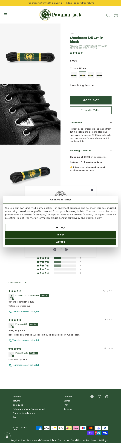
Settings (60, 227)
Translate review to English (26, 311)
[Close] (92, 190)
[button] (76, 52)
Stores (67, 400)
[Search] (108, 15)
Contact (68, 396)
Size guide (18, 404)
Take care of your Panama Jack (29, 408)
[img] (15, 291)
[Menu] (5, 14)
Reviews (68, 408)
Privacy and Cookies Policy (87, 217)
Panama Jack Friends (24, 413)
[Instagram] (60, 249)
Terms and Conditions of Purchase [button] (77, 440)
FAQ (66, 404)
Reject (60, 234)
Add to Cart (91, 100)
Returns (16, 400)
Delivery (17, 396)
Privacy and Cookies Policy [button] (41, 440)
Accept (60, 241)
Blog (15, 417)
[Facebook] (54, 249)
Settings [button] (103, 440)
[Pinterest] (66, 249)
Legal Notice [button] (18, 440)
